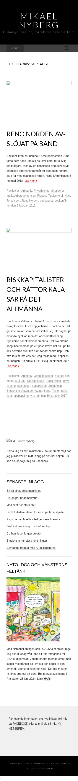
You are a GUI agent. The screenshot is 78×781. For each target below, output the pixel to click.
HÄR (47, 678)
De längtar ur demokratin (21, 497)
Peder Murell (54, 380)
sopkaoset (46, 200)
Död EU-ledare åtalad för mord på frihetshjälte (35, 512)
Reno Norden (30, 200)
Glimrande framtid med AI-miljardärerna (30, 547)
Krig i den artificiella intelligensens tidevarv (33, 519)
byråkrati (20, 380)
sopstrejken (39, 385)
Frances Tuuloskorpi (50, 195)
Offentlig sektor (43, 375)
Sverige (56, 190)
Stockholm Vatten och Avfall (24, 390)
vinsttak (35, 395)
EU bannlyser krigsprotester (23, 533)
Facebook (42, 461)
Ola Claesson (35, 380)
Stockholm (55, 385)
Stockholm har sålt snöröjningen (26, 540)
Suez (47, 390)
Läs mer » (30, 180)
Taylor (55, 390)
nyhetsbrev (36, 451)
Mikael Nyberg (39, 20)
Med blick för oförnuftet (21, 505)
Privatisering (41, 190)
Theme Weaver (41, 768)
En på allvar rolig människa (23, 490)
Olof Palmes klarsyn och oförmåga (28, 526)
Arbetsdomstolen (25, 195)
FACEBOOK (20, 723)
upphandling (21, 395)
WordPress (35, 763)
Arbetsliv (26, 190)
